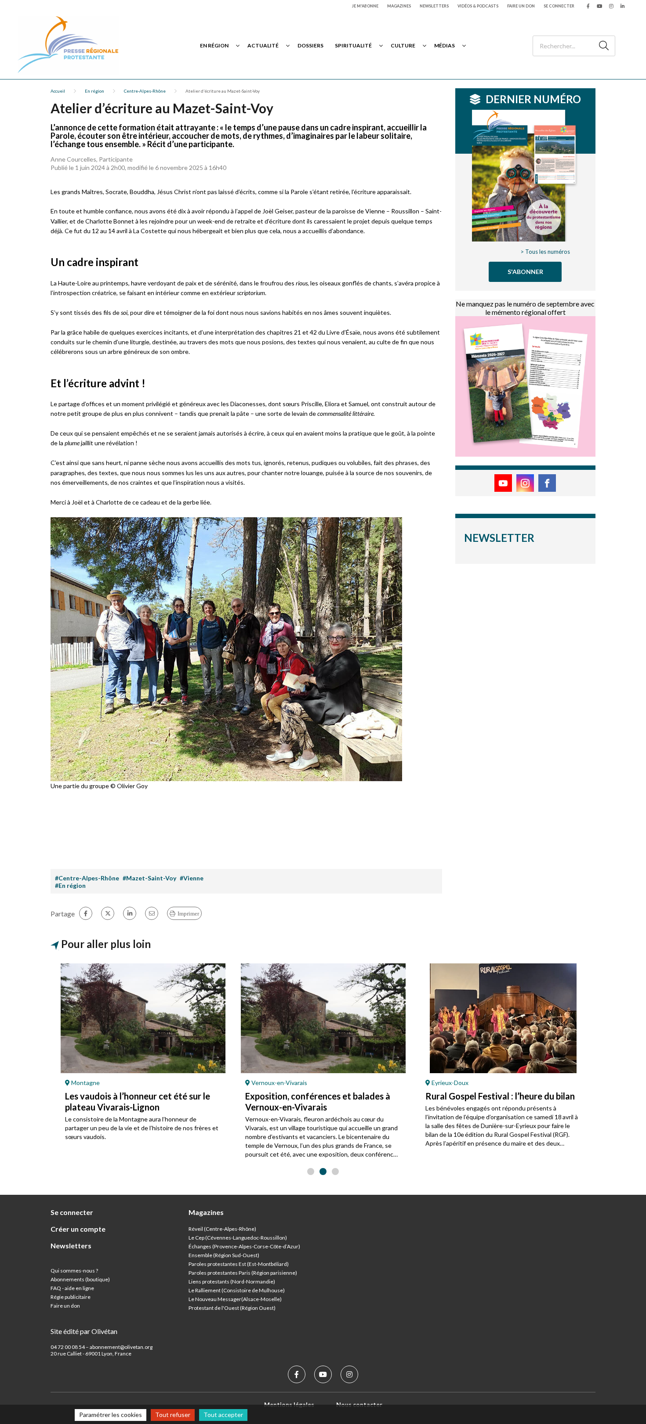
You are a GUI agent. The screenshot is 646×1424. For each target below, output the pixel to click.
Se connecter (559, 6)
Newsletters (434, 6)
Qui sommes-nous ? (74, 1270)
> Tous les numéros (545, 251)
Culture (403, 45)
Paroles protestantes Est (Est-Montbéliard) (239, 1264)
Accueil (58, 91)
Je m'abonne (365, 6)
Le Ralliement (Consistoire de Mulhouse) (237, 1290)
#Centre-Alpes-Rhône (87, 878)
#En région (70, 885)
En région (214, 45)
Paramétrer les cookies (110, 1414)
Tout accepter (223, 1414)
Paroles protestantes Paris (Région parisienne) (243, 1272)
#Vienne (191, 878)
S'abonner (525, 271)
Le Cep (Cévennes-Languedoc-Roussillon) (238, 1237)
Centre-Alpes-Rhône (145, 91)
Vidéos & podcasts (477, 6)
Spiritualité (353, 45)
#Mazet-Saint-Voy (149, 878)
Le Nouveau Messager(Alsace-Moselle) (235, 1299)
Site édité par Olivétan (84, 1331)
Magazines (399, 6)
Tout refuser (172, 1414)
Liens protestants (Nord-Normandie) (232, 1281)
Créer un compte (78, 1229)
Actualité (263, 45)
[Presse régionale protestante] (68, 45)
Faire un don (521, 6)
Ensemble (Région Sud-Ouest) (224, 1255)
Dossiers (310, 45)
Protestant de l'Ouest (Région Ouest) (232, 1308)
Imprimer (188, 913)
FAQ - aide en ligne (72, 1288)
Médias (444, 45)
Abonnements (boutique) (80, 1279)
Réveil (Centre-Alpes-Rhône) (222, 1229)
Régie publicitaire (71, 1297)
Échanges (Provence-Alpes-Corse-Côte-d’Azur (243, 1246)
